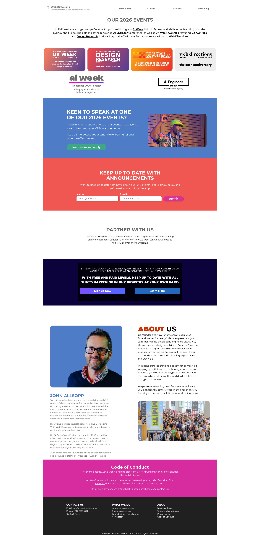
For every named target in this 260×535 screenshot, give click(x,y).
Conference (127, 32)
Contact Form (73, 514)
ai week (151, 8)
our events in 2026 (119, 124)
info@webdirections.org (85, 508)
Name (80, 194)
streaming (203, 8)
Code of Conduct (165, 517)
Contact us (115, 239)
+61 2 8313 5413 (81, 511)
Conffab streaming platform (125, 514)
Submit (173, 198)
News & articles (164, 508)
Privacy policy (164, 514)
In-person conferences (123, 508)
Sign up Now (102, 290)
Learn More (157, 290)
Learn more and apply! (86, 147)
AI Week (138, 29)
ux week (177, 8)
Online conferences (121, 511)
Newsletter (117, 517)
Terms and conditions (168, 511)
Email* (124, 194)
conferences (125, 8)
